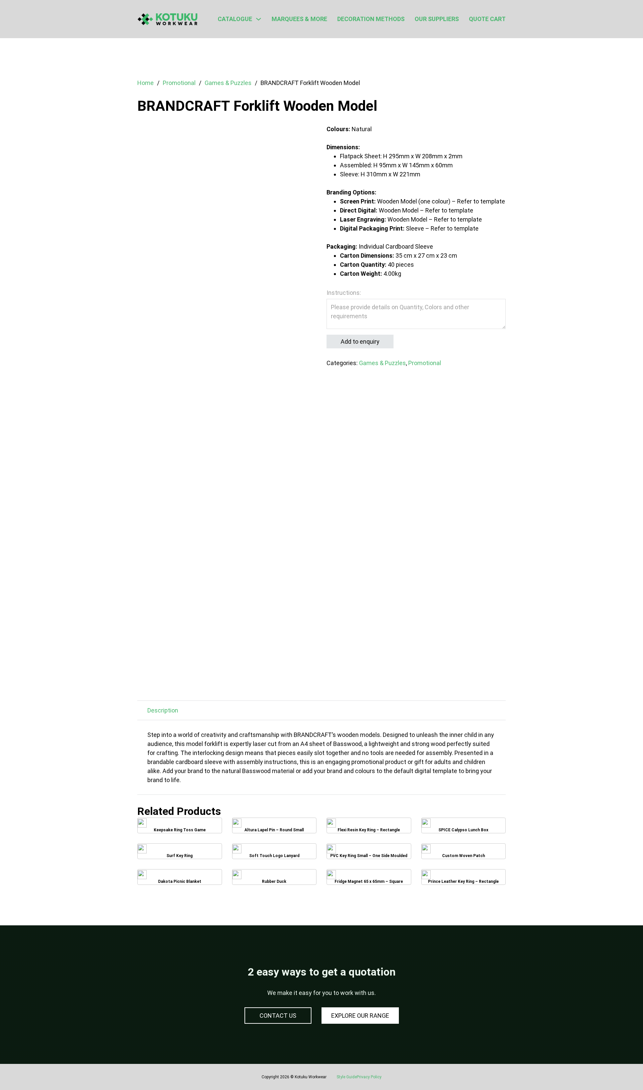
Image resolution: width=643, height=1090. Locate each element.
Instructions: (344, 292)
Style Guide (347, 1077)
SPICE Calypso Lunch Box (463, 828)
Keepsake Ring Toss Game (180, 828)
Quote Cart (487, 18)
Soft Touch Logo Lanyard (274, 853)
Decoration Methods (371, 18)
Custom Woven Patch (463, 853)
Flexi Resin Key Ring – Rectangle (369, 828)
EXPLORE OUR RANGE (360, 1015)
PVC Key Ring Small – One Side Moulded (369, 853)
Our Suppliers (437, 18)
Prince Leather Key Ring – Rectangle (463, 879)
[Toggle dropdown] (259, 19)
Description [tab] (162, 710)
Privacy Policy (369, 1077)
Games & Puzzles (228, 82)
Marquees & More (299, 18)
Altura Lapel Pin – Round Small (274, 828)
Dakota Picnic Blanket (179, 879)
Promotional (179, 82)
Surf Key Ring (180, 853)
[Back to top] (620, 1070)
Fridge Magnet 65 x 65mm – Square (369, 879)
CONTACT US (278, 1015)
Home (145, 82)
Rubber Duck (274, 879)
